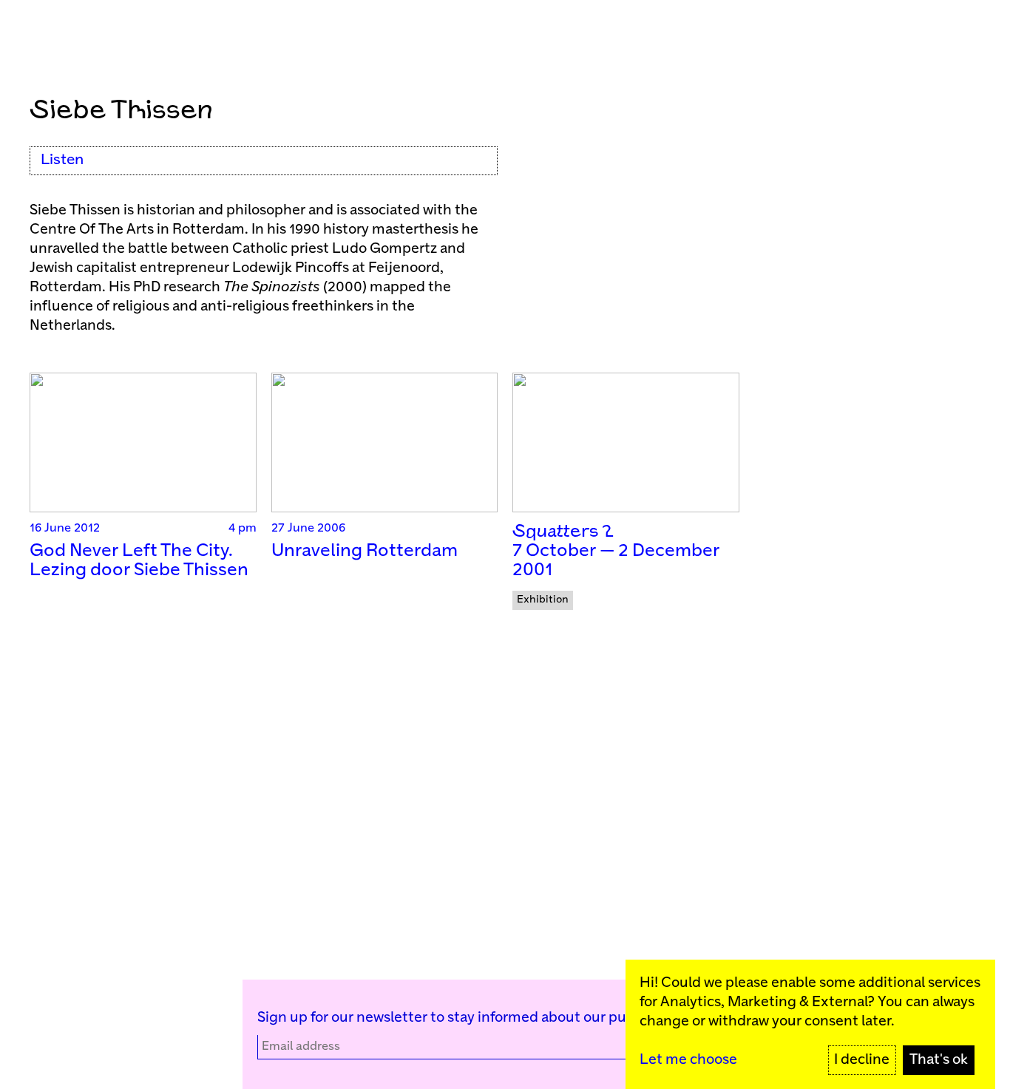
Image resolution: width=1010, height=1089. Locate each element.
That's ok (938, 1060)
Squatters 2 (563, 531)
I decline (861, 1060)
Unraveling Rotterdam (364, 551)
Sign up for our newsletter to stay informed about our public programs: (488, 1018)
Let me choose (688, 1060)
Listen (62, 160)
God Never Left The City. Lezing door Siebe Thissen (139, 561)
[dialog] (810, 1024)
